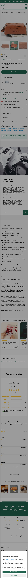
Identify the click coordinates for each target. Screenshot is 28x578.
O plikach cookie (17, 552)
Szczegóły (10, 552)
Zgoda (5, 552)
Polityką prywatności (10, 559)
